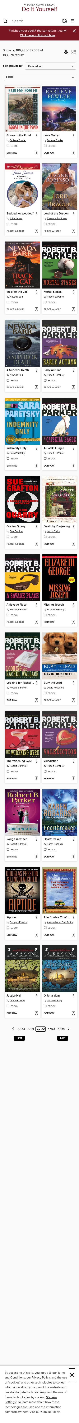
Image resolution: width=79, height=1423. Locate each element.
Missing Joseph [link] (54, 605)
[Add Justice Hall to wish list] (36, 1013)
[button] (65, 53)
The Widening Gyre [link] (19, 761)
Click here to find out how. (37, 35)
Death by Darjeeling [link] (57, 526)
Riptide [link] (11, 917)
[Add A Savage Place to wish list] (36, 622)
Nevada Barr (16, 296)
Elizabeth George (56, 609)
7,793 (51, 1029)
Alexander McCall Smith (60, 922)
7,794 (61, 1029)
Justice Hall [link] (14, 996)
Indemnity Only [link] (16, 448)
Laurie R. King (17, 1000)
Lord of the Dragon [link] (56, 213)
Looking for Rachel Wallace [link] (21, 683)
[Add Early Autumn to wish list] (73, 387)
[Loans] (64, 21)
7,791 (30, 1029)
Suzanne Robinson (57, 218)
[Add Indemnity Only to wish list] (36, 465)
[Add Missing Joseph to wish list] (73, 622)
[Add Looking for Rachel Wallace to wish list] (36, 700)
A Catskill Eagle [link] (54, 448)
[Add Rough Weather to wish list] (36, 856)
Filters (9, 77)
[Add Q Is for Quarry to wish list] (36, 544)
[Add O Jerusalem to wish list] (73, 1013)
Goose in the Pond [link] (19, 135)
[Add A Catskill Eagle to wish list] (73, 465)
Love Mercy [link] (51, 135)
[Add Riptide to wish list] (36, 935)
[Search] (5, 21)
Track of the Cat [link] (17, 292)
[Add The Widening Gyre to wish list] (36, 778)
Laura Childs (53, 531)
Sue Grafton (16, 531)
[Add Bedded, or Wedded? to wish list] (36, 231)
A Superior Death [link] (18, 370)
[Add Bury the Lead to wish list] (73, 700)
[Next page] (68, 1029)
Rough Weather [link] (17, 839)
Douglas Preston (18, 922)
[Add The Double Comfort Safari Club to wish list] (73, 935)
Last (62, 1038)
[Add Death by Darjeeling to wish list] (73, 544)
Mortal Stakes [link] (53, 292)
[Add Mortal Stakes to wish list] (73, 309)
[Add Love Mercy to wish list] (73, 153)
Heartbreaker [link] (52, 839)
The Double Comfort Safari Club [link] (58, 917)
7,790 (21, 1029)
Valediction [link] (51, 761)
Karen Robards (55, 844)
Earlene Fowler (18, 140)
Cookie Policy (50, 1412)
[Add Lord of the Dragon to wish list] (73, 231)
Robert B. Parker (55, 296)
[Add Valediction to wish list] (73, 778)
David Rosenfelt (55, 687)
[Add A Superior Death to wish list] (36, 387)
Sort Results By (13, 66)
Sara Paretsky (17, 453)
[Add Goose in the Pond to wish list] (36, 153)
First (19, 1038)
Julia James (16, 218)
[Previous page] (13, 1029)
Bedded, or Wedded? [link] (20, 213)
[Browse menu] (72, 21)
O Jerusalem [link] (52, 996)
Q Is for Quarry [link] (16, 526)
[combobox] (31, 21)
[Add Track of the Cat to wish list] (36, 309)
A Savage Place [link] (16, 605)
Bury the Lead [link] (53, 683)
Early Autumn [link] (52, 370)
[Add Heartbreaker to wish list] (73, 856)
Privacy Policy (41, 1377)
